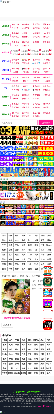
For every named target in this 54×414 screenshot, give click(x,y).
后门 (48, 359)
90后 (36, 359)
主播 (43, 245)
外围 (42, 354)
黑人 (42, 340)
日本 (17, 235)
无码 (23, 250)
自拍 (36, 235)
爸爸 (42, 368)
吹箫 (42, 373)
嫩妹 (49, 255)
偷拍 (43, 235)
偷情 (4, 269)
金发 (43, 264)
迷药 (36, 373)
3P (36, 250)
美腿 (4, 264)
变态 (17, 354)
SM (42, 250)
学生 (17, 340)
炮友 (48, 345)
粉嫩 (23, 364)
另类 (49, 250)
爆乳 (48, 373)
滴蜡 (30, 349)
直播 (36, 255)
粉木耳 (17, 373)
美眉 (17, 364)
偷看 (23, 349)
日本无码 (14, 54)
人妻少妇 (45, 50)
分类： (35, 281)
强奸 (49, 240)
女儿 (17, 368)
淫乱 (30, 359)
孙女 (17, 349)
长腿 (36, 349)
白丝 (17, 359)
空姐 (17, 240)
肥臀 (4, 364)
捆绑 (30, 373)
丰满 (4, 345)
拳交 (17, 269)
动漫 (30, 250)
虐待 (36, 364)
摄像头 (36, 340)
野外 (23, 340)
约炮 (23, 259)
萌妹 (30, 340)
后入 (36, 259)
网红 (36, 245)
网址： (35, 288)
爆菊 (42, 345)
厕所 (42, 364)
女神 (48, 354)
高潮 (42, 349)
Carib (4, 354)
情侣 (10, 240)
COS (17, 259)
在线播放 (7, 325)
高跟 (10, 264)
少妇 (23, 255)
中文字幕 (24, 54)
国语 (30, 364)
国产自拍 (14, 50)
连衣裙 (4, 373)
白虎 (4, 349)
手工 (4, 245)
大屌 (11, 368)
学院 (11, 359)
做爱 (36, 269)
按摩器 (11, 373)
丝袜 (36, 240)
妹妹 (30, 368)
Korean (49, 245)
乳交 (10, 269)
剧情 (30, 245)
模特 (23, 240)
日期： (35, 284)
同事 (4, 255)
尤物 (43, 259)
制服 (23, 245)
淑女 (11, 349)
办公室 (48, 368)
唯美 (17, 345)
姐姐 (23, 368)
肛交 (4, 250)
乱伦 (36, 264)
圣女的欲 (36, 275)
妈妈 (36, 368)
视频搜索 (46, 122)
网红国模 (45, 54)
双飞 (43, 240)
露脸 (30, 345)
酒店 (48, 349)
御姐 (49, 264)
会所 (42, 359)
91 (30, 235)
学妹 (4, 240)
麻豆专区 (24, 50)
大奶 (30, 255)
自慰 (30, 269)
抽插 (36, 354)
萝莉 (49, 235)
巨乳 (17, 245)
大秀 (48, 340)
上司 (11, 340)
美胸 (10, 259)
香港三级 (24, 275)
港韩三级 (35, 50)
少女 (30, 264)
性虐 (23, 354)
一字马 (48, 364)
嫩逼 (49, 259)
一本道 (4, 340)
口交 (17, 250)
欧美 (10, 235)
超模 (17, 255)
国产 (4, 235)
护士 (30, 240)
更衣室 (23, 373)
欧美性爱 (35, 54)
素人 (10, 255)
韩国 (23, 235)
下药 (23, 269)
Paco (11, 354)
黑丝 (23, 359)
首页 (14, 275)
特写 (36, 345)
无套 (30, 259)
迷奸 (10, 245)
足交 (10, 250)
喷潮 (11, 364)
